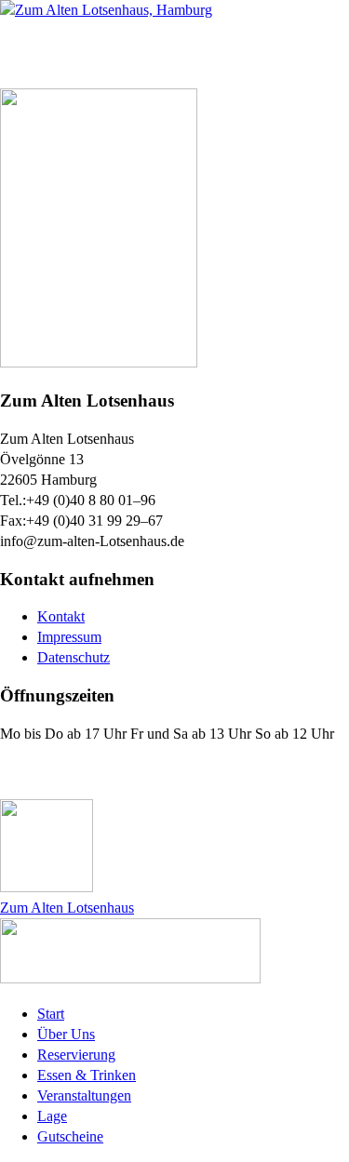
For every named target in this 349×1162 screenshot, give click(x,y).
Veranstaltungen (84, 1095)
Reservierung (76, 1054)
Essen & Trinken (86, 1075)
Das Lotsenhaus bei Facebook (113, 771)
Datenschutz (73, 657)
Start (50, 1014)
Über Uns (66, 1034)
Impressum (69, 637)
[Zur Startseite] (106, 10)
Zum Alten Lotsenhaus (67, 907)
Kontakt (61, 616)
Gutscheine (70, 1136)
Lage (52, 1116)
